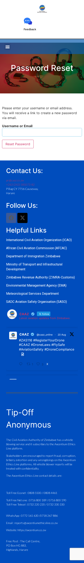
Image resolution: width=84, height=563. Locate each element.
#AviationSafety (31, 349)
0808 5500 (34, 493)
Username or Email (17, 126)
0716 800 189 (38, 500)
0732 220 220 (36, 504)
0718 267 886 (49, 515)
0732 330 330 (56, 504)
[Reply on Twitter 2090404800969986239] (22, 364)
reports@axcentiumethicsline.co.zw (36, 523)
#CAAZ (24, 345)
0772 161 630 (30, 515)
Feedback (30, 29)
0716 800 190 (57, 500)
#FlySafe (58, 345)
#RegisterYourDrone (48, 340)
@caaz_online (45, 334)
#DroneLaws (40, 345)
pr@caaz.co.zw (15, 180)
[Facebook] (11, 218)
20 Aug (62, 334)
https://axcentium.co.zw (32, 530)
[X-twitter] (22, 218)
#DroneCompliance (59, 349)
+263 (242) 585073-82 (20, 184)
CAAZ (24, 334)
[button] (7, 46)
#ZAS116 (25, 340)
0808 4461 (50, 493)
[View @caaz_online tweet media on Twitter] (22, 354)
